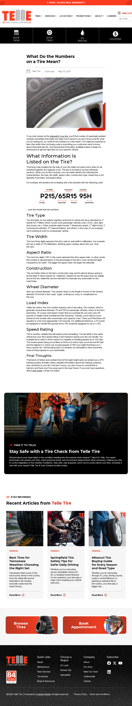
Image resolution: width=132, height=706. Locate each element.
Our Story (88, 667)
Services (50, 16)
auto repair (37, 370)
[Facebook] (109, 664)
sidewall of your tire (59, 136)
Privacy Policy (80, 694)
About (98, 16)
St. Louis (64, 665)
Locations (65, 16)
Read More (17, 595)
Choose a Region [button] (66, 658)
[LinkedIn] (109, 673)
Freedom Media (43, 694)
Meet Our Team (91, 671)
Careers (111, 16)
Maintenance (43, 667)
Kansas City (65, 670)
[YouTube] (120, 664)
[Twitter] (114, 664)
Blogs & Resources (46, 681)
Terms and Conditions (99, 694)
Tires (37, 16)
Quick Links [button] (44, 657)
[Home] (19, 660)
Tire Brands (42, 676)
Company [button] (89, 657)
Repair (40, 662)
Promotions (83, 16)
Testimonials (89, 676)
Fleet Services (43, 671)
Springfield (65, 675)
